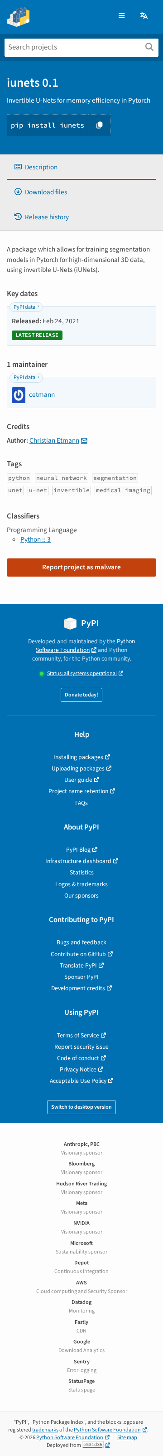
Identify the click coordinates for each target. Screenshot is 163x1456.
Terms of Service (78, 1035)
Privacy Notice (78, 1069)
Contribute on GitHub (78, 954)
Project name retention (78, 791)
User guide (78, 779)
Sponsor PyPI (81, 976)
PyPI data (24, 307)
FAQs (81, 803)
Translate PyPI (78, 965)
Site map (127, 1437)
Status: (82, 673)
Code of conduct (78, 1058)
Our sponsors (81, 895)
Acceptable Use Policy (78, 1080)
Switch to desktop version (81, 1107)
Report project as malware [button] (81, 567)
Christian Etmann (54, 440)
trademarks (45, 1430)
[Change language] (144, 16)
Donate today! (81, 695)
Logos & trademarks (81, 884)
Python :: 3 (35, 539)
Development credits (78, 988)
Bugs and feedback (81, 942)
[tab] (81, 167)
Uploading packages (78, 768)
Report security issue (81, 1046)
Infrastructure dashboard (78, 861)
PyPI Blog (78, 849)
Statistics (82, 872)
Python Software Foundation (85, 645)
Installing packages (78, 757)
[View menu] (121, 16)
